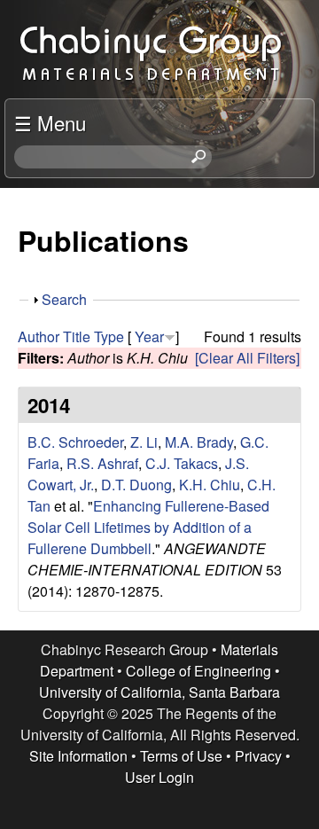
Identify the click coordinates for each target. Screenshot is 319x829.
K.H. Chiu (209, 484)
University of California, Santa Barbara (159, 692)
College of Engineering (198, 671)
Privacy (258, 756)
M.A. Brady (199, 442)
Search (64, 299)
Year (149, 336)
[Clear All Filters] (247, 358)
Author (38, 336)
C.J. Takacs (181, 463)
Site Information (78, 756)
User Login (159, 777)
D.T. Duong (136, 484)
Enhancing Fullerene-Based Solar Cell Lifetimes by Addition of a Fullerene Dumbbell (148, 527)
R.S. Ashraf (102, 463)
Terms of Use (181, 756)
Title (76, 336)
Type (109, 336)
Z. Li (144, 442)
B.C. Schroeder (75, 442)
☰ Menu (50, 122)
